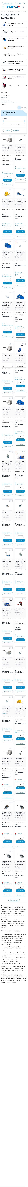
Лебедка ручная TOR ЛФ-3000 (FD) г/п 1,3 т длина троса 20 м (7, 708)
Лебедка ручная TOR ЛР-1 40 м (20, 609)
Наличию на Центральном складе (10, 102)
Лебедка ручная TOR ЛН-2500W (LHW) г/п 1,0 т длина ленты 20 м (7, 814)
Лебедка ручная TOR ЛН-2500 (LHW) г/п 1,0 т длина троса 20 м (7, 760)
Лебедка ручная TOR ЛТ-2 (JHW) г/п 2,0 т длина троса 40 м (20, 463)
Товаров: (3, 92)
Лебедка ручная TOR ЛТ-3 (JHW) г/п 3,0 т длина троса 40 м (7, 610)
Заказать (20, 639)
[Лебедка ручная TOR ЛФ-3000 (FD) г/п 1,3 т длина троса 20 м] (7, 702)
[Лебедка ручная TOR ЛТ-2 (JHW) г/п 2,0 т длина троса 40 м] (20, 456)
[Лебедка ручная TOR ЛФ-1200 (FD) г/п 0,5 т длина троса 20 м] (20, 140)
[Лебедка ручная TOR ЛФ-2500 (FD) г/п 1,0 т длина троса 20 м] (20, 753)
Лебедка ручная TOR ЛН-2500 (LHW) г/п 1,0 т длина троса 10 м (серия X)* (20, 562)
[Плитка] (19, 108)
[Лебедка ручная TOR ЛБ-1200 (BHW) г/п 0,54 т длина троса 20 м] (20, 194)
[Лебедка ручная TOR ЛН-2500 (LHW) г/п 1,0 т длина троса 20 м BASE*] (7, 456)
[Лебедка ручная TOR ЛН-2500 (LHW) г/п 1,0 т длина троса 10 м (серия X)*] (20, 555)
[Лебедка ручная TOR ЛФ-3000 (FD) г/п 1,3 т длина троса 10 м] (20, 653)
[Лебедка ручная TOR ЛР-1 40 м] (20, 604)
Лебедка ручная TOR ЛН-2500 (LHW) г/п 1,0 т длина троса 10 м (7, 409)
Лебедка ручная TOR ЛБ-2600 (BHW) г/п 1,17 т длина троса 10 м (20, 409)
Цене (2, 99)
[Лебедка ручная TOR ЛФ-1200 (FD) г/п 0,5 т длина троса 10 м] (20, 246)
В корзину (7, 180)
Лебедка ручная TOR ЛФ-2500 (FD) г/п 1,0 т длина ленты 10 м (7, 512)
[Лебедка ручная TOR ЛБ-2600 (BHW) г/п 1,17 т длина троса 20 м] (7, 246)
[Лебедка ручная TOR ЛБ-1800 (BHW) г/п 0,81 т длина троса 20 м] (7, 194)
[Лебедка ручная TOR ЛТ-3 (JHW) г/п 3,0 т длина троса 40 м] (7, 604)
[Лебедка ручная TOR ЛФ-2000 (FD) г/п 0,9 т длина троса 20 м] (20, 856)
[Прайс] (25, 108)
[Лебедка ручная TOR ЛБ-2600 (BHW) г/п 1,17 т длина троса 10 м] (20, 403)
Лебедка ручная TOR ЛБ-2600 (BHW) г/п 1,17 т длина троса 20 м (7, 252)
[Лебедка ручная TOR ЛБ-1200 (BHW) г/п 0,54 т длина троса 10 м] (20, 702)
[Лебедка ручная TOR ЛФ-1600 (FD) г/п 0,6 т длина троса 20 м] (8, 856)
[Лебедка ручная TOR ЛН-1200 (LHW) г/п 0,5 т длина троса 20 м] (7, 140)
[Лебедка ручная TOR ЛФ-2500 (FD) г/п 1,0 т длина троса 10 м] (7, 653)
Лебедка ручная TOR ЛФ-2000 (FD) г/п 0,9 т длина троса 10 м (20, 512)
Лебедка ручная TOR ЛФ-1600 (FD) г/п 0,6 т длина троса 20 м (7, 863)
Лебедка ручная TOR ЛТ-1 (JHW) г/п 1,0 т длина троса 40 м (7, 561)
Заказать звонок (8, 3)
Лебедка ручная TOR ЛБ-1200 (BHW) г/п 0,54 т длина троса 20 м (20, 201)
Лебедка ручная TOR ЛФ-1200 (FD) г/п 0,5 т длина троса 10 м (20, 252)
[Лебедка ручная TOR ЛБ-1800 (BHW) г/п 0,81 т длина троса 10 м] (20, 349)
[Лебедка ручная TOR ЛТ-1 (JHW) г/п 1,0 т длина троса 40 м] (7, 555)
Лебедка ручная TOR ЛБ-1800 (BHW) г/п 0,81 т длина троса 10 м (20, 355)
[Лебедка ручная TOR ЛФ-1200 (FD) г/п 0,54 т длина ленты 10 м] (7, 297)
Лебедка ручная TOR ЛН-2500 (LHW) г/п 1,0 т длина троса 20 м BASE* (7, 464)
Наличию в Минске (6, 101)
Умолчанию (4, 97)
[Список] (22, 108)
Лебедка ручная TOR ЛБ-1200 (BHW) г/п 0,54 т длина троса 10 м (20, 708)
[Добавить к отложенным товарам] (13, 136)
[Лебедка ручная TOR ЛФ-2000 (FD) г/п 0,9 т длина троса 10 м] (20, 506)
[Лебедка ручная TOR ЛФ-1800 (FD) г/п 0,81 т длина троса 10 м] (20, 807)
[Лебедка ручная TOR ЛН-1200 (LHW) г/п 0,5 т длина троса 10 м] (7, 349)
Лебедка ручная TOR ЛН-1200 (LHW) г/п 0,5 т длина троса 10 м (7, 355)
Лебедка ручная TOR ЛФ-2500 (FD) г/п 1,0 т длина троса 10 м (7, 659)
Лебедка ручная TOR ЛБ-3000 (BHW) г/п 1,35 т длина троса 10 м (20, 304)
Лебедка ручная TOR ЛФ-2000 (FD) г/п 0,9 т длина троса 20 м (20, 863)
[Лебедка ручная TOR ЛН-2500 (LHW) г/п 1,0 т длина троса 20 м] (7, 753)
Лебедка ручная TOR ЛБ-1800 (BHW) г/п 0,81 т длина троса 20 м (7, 201)
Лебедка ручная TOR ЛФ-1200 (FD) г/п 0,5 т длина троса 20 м (20, 147)
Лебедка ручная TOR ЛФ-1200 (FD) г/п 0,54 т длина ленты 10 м (7, 304)
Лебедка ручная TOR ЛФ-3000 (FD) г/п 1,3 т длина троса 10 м (20, 659)
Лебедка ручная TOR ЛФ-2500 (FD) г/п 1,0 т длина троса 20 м (20, 760)
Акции (3, 104)
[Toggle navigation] (3, 7)
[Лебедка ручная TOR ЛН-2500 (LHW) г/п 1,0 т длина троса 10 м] (7, 403)
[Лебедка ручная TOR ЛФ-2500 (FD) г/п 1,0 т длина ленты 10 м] (7, 506)
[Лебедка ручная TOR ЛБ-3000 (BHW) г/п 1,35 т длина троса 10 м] (20, 297)
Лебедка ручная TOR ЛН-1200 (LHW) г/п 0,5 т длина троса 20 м (7, 147)
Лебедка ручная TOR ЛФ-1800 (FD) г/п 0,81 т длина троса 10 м (20, 814)
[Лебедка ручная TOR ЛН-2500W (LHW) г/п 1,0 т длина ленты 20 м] (8, 807)
